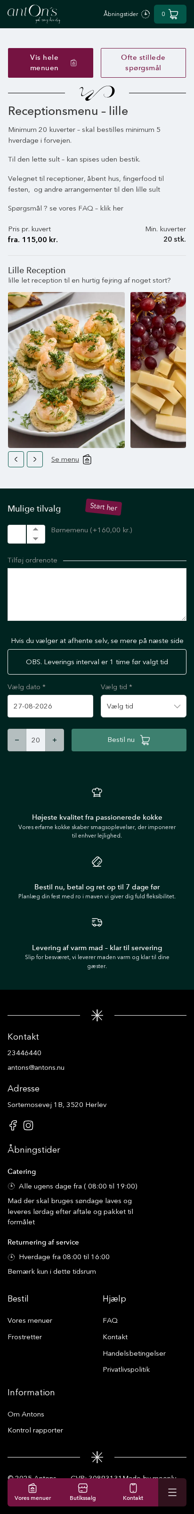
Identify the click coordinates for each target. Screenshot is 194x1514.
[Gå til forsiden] (34, 14)
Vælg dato (27, 687)
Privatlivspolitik (126, 1369)
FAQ (110, 1320)
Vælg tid (116, 687)
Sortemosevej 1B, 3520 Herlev (57, 1104)
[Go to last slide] (16, 459)
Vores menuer (30, 1320)
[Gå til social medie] (13, 1128)
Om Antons (26, 1414)
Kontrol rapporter (35, 1430)
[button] (170, 14)
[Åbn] (172, 1492)
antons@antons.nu (36, 1067)
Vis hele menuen (44, 63)
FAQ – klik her (100, 208)
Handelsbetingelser (134, 1353)
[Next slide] (35, 459)
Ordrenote (41, 560)
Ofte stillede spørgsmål (143, 63)
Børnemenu (91, 530)
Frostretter (25, 1337)
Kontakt (115, 1337)
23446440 (24, 1053)
